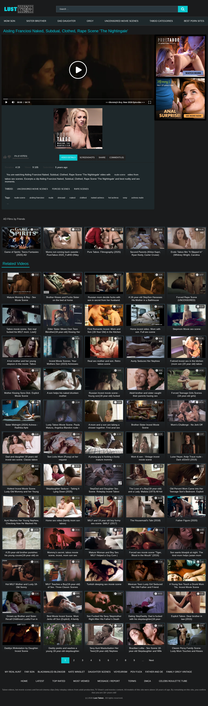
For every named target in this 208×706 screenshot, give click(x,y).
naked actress (97, 198)
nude (51, 198)
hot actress (113, 198)
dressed (61, 198)
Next (151, 660)
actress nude (137, 198)
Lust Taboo (98, 698)
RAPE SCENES (81, 189)
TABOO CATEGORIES (161, 21)
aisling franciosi (37, 198)
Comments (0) (117, 157)
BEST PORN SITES (194, 21)
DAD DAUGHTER (67, 21)
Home (24, 681)
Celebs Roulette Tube (173, 681)
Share (102, 157)
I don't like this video (9, 156)
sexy (125, 198)
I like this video (5, 156)
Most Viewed (81, 681)
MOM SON (9, 21)
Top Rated (58, 681)
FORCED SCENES (61, 189)
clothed (83, 198)
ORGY (90, 21)
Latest (40, 681)
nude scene (119, 175)
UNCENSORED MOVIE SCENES (121, 21)
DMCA (147, 681)
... (8, 203)
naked (72, 198)
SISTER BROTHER (36, 21)
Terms (132, 681)
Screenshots (87, 157)
